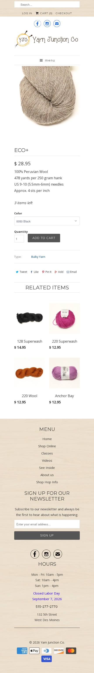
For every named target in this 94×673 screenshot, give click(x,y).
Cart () (45, 13)
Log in (27, 13)
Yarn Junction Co (52, 642)
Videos (47, 460)
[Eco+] (47, 99)
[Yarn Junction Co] (47, 41)
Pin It (48, 272)
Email (73, 272)
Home (47, 439)
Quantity (21, 232)
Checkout (64, 13)
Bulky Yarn (38, 257)
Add (60, 272)
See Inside (47, 467)
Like (36, 272)
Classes (47, 453)
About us (47, 475)
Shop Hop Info (47, 482)
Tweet (23, 272)
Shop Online (47, 446)
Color (18, 213)
